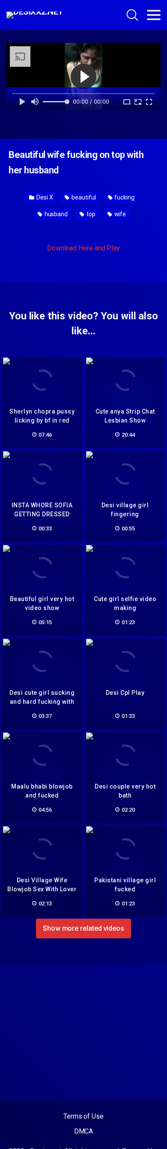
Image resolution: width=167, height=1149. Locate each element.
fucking (123, 197)
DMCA (83, 1131)
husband (55, 214)
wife (119, 214)
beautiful (82, 197)
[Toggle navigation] (154, 15)
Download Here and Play (83, 248)
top (90, 214)
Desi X (44, 197)
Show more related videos (83, 928)
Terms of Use (83, 1116)
